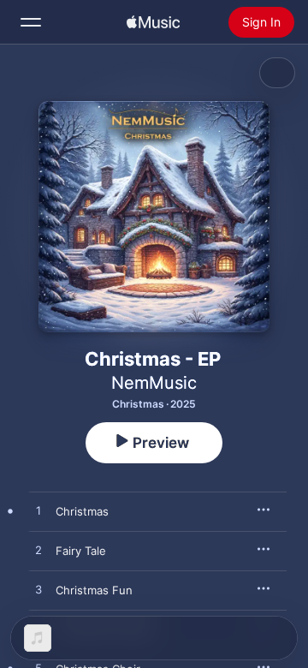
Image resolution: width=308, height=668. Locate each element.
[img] (153, 22)
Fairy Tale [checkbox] (81, 551)
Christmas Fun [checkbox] (94, 590)
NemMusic (154, 383)
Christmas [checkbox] (82, 511)
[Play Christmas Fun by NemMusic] (38, 590)
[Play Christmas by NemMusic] (38, 511)
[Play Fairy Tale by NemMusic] (38, 550)
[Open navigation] (31, 22)
